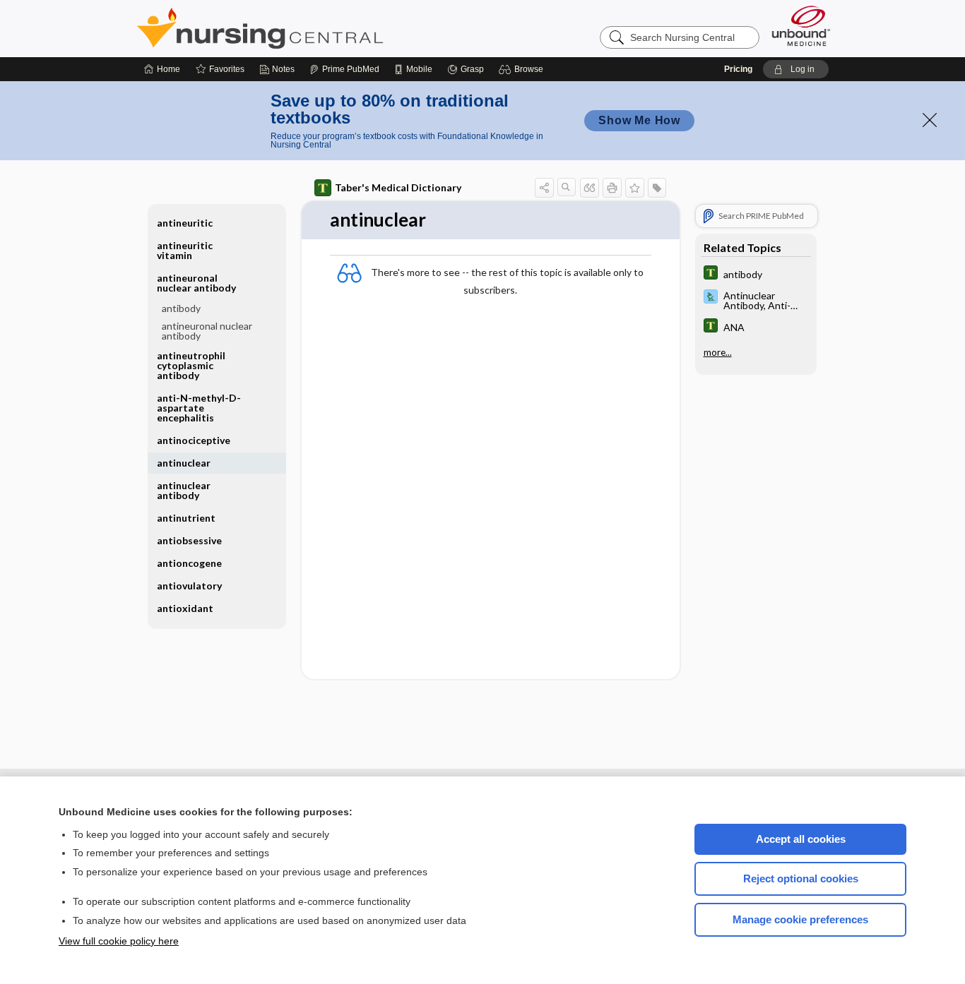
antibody (181, 308)
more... (718, 352)
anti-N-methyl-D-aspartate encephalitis (199, 408)
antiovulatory (189, 586)
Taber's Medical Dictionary (398, 187)
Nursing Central (313, 28)
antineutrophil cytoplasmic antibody (191, 365)
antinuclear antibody (184, 490)
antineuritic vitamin (185, 250)
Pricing (738, 69)
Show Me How (639, 120)
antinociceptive (193, 440)
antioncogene (189, 563)
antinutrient (186, 518)
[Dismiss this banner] (930, 120)
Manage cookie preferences (800, 919)
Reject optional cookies (800, 878)
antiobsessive (189, 540)
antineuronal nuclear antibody (207, 331)
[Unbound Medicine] (801, 26)
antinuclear (184, 463)
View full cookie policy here (119, 941)
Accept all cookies (801, 839)
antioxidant (185, 608)
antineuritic (185, 223)
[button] (523, 69)
